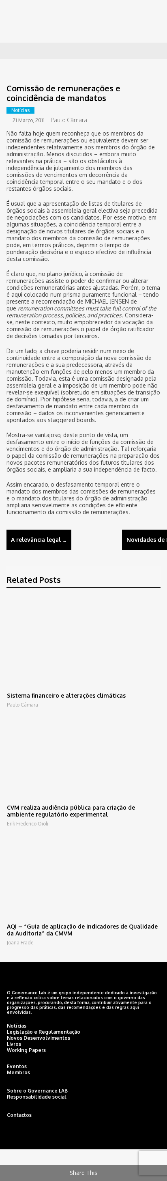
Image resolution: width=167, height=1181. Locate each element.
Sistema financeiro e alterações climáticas (66, 695)
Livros (14, 1044)
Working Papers (26, 1050)
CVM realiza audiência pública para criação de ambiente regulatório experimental (71, 811)
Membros (18, 1072)
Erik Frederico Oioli (27, 824)
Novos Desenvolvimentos (38, 1038)
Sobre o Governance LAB (37, 1091)
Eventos (17, 1066)
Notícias (20, 110)
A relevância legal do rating (41, 539)
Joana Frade (20, 943)
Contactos (19, 1115)
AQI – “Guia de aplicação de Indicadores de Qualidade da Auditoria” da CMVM (82, 930)
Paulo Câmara (69, 119)
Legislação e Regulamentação (43, 1032)
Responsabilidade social (36, 1097)
